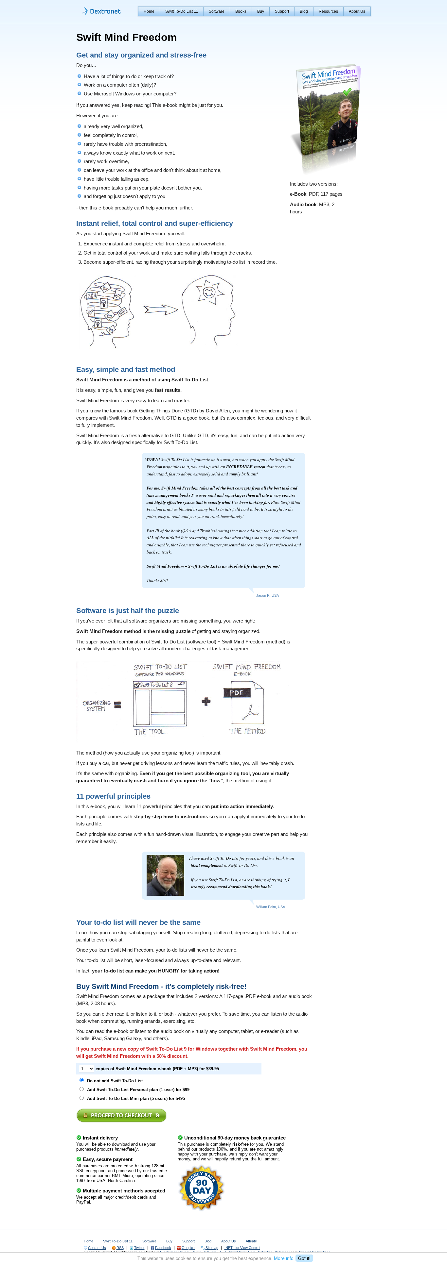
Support (282, 11)
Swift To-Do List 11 (181, 11)
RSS (120, 1248)
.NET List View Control (242, 1248)
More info (284, 1258)
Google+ (188, 1248)
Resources (328, 11)
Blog (304, 11)
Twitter (139, 1248)
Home (149, 11)
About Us (357, 11)
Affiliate (251, 1241)
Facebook (163, 1248)
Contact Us (97, 1248)
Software (216, 11)
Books (240, 11)
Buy (260, 11)
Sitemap (212, 1248)
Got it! (304, 1258)
